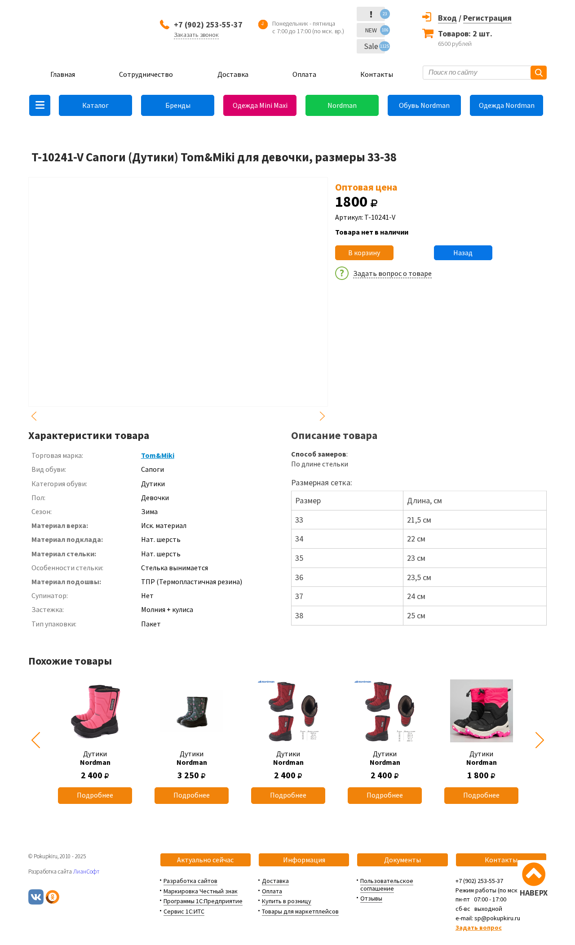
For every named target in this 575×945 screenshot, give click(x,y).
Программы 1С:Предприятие (203, 901)
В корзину (364, 252)
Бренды (177, 105)
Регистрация (487, 18)
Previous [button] (33, 416)
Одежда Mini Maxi (260, 105)
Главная (62, 74)
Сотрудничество (146, 74)
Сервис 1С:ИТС (184, 911)
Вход (447, 18)
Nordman (342, 105)
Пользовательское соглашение (386, 884)
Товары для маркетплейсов (300, 911)
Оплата (304, 74)
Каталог (95, 105)
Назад (463, 252)
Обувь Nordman (424, 105)
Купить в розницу (286, 901)
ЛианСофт (86, 871)
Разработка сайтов (190, 881)
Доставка (232, 74)
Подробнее (95, 794)
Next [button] (322, 416)
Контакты (376, 74)
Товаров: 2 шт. (465, 33)
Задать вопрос (479, 927)
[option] (95, 740)
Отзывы (371, 898)
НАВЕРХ (534, 892)
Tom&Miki (157, 455)
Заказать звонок (196, 35)
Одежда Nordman (507, 105)
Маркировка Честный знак (201, 891)
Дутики (95, 758)
